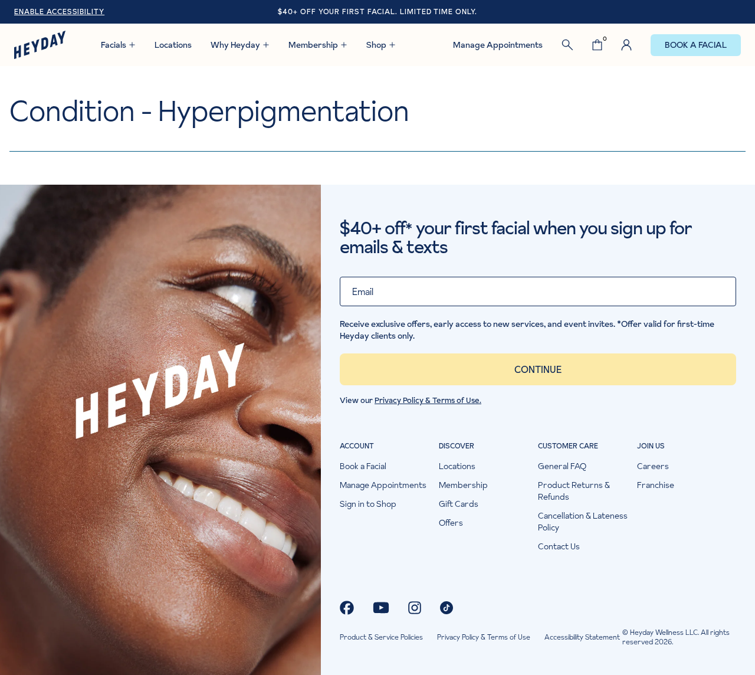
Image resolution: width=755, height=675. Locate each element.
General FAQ (562, 466)
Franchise (655, 485)
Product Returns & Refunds (574, 491)
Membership (313, 45)
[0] (597, 45)
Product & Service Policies (381, 637)
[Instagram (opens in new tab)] (414, 607)
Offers (451, 523)
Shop (376, 45)
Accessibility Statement (582, 637)
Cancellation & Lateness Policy (583, 521)
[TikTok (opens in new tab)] (446, 607)
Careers (653, 466)
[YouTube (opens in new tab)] (381, 607)
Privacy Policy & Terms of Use (483, 637)
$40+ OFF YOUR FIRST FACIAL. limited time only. (377, 11)
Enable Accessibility (59, 12)
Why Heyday (235, 45)
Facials (113, 45)
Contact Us (559, 546)
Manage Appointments (498, 45)
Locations (173, 45)
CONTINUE (538, 369)
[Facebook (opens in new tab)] (347, 608)
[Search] (567, 45)
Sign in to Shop (368, 504)
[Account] (626, 45)
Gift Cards (458, 504)
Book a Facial (696, 45)
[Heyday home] (39, 45)
